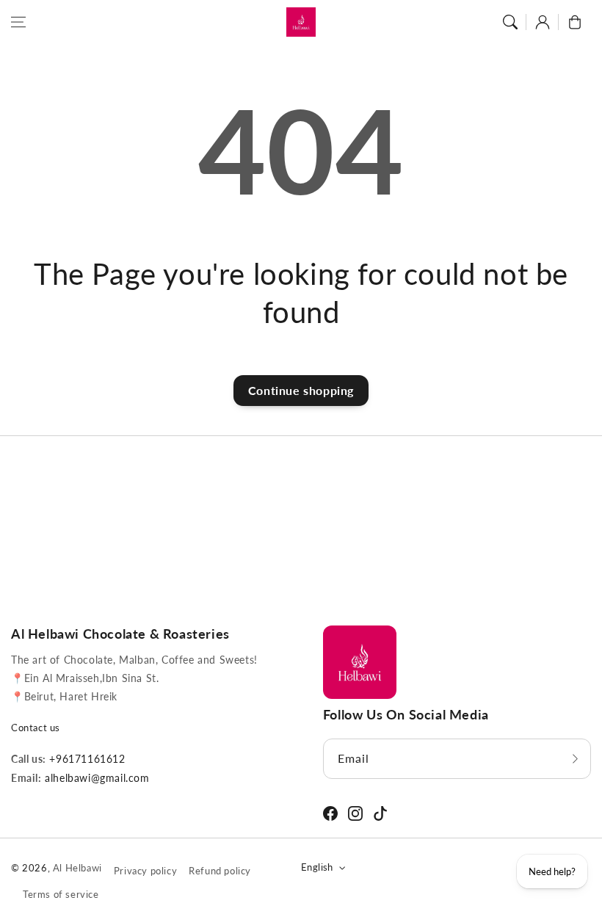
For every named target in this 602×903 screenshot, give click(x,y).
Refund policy (220, 871)
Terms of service (61, 894)
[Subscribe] (575, 758)
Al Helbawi (77, 868)
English (317, 867)
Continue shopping (301, 390)
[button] (18, 22)
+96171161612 (86, 758)
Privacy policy (145, 871)
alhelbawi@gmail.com (96, 778)
